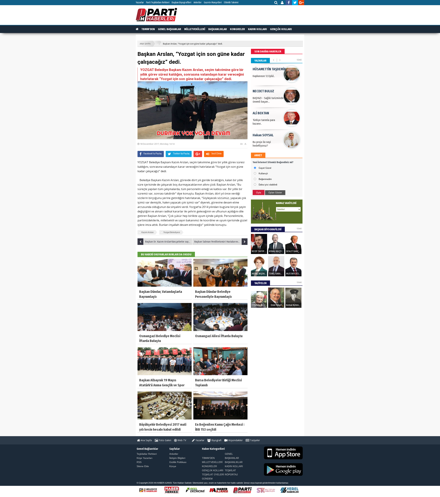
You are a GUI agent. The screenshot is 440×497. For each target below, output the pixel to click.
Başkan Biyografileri (181, 2)
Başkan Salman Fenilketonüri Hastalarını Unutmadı (221, 241)
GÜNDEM (207, 478)
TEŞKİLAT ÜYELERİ (213, 474)
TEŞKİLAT (230, 470)
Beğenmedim (265, 179)
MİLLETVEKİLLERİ (194, 29)
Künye (172, 466)
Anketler (198, 2)
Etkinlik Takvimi (231, 2)
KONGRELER (237, 29)
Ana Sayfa (146, 440)
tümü (299, 60)
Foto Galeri (164, 440)
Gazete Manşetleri (213, 2)
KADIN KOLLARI (257, 29)
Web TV (181, 440)
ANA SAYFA (145, 43)
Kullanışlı (263, 173)
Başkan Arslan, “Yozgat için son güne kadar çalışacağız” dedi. (193, 43)
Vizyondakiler (235, 440)
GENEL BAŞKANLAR (169, 29)
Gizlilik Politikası (177, 462)
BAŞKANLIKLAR (217, 29)
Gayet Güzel (265, 168)
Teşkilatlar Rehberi (147, 453)
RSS (139, 462)
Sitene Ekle (143, 466)
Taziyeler (254, 440)
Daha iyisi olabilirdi (268, 184)
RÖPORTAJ (231, 474)
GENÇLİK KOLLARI (281, 29)
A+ (241, 143)
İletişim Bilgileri (177, 458)
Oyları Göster (275, 192)
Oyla (258, 192)
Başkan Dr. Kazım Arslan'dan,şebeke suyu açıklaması (168, 241)
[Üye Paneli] (282, 3)
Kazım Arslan (147, 232)
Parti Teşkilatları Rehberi (157, 2)
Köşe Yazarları (144, 458)
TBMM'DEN (148, 29)
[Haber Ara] (276, 3)
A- (246, 143)
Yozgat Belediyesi (171, 232)
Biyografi (216, 440)
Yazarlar (140, 2)
